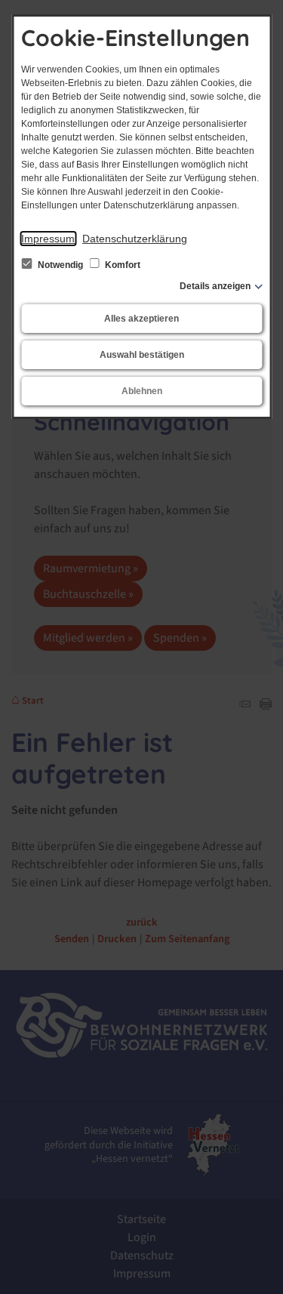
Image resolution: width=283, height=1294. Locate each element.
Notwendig (60, 265)
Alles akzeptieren (141, 318)
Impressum (48, 239)
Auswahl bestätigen (142, 355)
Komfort (121, 265)
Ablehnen (142, 391)
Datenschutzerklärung (134, 239)
